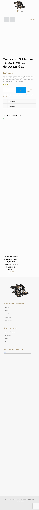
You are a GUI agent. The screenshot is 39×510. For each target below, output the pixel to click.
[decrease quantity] (5, 90)
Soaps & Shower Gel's (26, 95)
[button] (31, 90)
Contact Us (8, 320)
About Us (8, 317)
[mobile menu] (36, 3)
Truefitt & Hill (6, 97)
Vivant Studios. (19, 501)
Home (7, 307)
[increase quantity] (12, 90)
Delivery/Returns (10, 332)
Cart (6, 338)
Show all (32, 19)
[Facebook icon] (18, 503)
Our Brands (8, 314)
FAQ (6, 341)
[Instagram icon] (20, 503)
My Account (8, 335)
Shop (7, 310)
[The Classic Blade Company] (19, 5)
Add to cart (21, 89)
